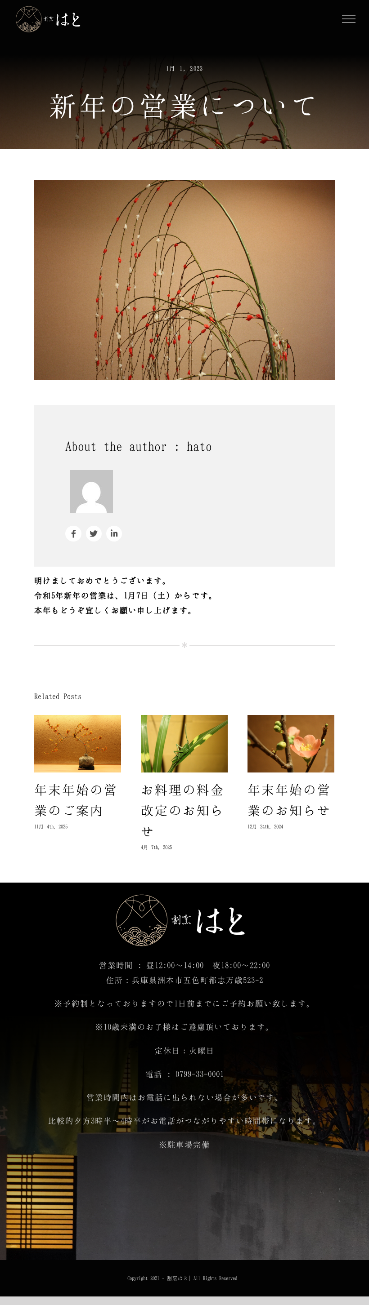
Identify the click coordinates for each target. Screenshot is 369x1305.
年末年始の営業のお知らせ (291, 745)
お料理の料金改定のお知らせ (184, 745)
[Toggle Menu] (349, 19)
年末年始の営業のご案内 (77, 745)
